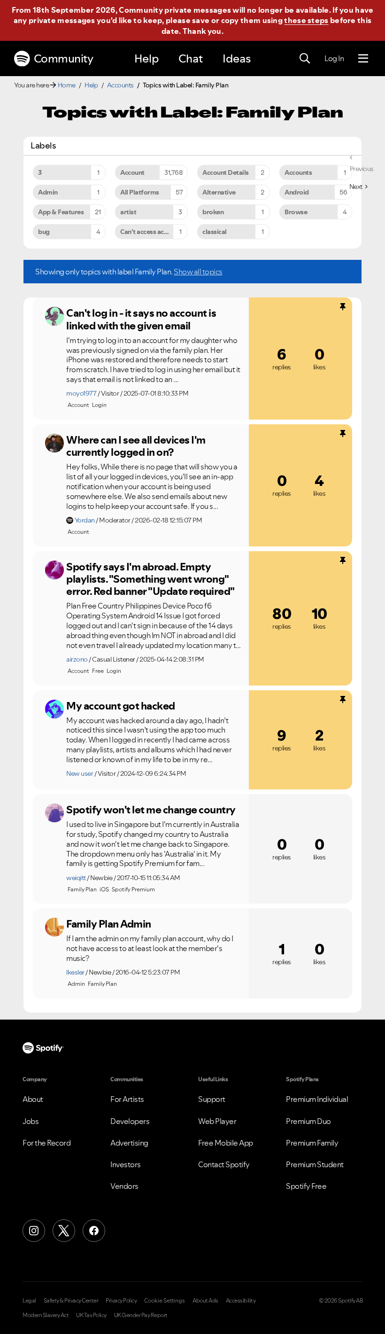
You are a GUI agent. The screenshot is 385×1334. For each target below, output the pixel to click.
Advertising (129, 1143)
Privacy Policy (121, 1300)
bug (44, 231)
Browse (296, 212)
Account (132, 172)
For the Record (46, 1143)
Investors (125, 1164)
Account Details (225, 172)
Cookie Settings (164, 1300)
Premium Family (312, 1143)
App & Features (61, 212)
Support (211, 1099)
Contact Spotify (224, 1164)
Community (63, 58)
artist (128, 212)
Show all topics (198, 271)
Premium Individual (317, 1099)
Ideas (237, 58)
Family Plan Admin (108, 924)
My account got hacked (120, 706)
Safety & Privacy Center (71, 1300)
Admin (48, 192)
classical (214, 231)
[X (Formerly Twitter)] (64, 1230)
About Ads (205, 1300)
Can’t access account (150, 231)
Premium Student (315, 1164)
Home (67, 85)
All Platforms (139, 192)
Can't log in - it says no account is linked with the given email (141, 319)
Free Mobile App (225, 1143)
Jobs (30, 1121)
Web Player (217, 1121)
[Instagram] (34, 1230)
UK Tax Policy (91, 1315)
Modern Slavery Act (46, 1315)
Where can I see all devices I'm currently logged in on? (136, 446)
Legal (29, 1300)
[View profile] (54, 316)
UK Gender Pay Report (141, 1315)
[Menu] (363, 58)
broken (212, 212)
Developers (129, 1121)
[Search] (305, 59)
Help (146, 58)
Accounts (120, 85)
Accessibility (241, 1300)
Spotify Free (306, 1186)
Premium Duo (308, 1121)
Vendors (124, 1186)
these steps (306, 20)
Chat (190, 58)
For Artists (127, 1099)
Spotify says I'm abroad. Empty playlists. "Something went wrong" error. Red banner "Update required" (150, 579)
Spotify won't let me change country (151, 810)
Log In (334, 58)
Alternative (219, 192)
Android (297, 192)
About (33, 1099)
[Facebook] (94, 1230)
